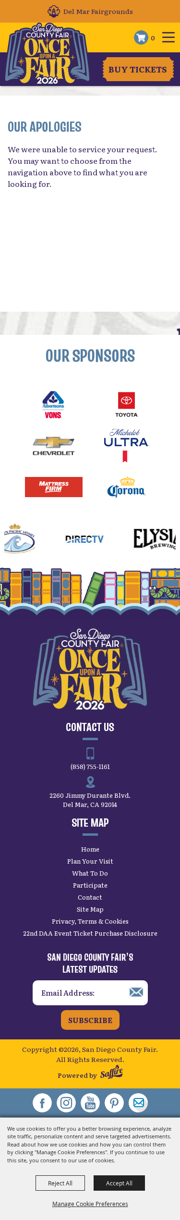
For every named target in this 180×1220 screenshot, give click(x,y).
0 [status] (153, 37)
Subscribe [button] (90, 1019)
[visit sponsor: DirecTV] (62, 540)
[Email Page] (138, 1102)
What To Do (90, 873)
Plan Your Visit (90, 861)
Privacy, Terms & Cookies (90, 921)
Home (90, 849)
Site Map (90, 909)
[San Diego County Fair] (47, 54)
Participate (90, 885)
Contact (90, 897)
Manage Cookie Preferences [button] (90, 1204)
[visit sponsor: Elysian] (141, 540)
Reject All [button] (60, 1183)
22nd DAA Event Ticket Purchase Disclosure (90, 933)
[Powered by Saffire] (111, 1072)
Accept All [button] (119, 1183)
